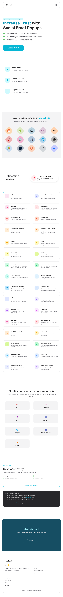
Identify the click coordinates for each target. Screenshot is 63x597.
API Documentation (31, 485)
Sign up (30, 540)
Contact (7, 585)
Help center (8, 580)
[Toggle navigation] (56, 5)
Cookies (35, 573)
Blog (6, 582)
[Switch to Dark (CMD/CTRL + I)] (9, 565)
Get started (12, 48)
